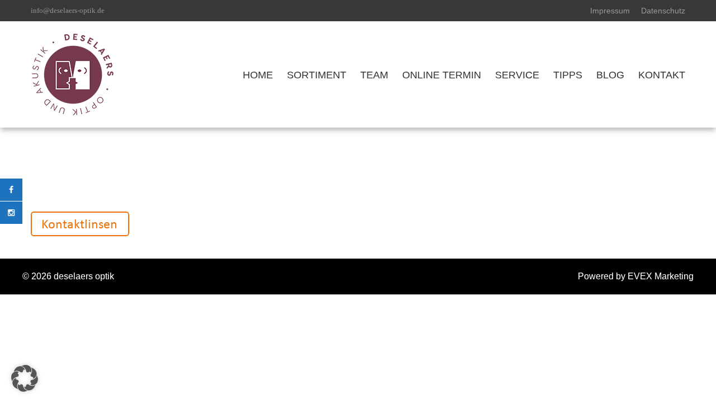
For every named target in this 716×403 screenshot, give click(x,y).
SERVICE (517, 75)
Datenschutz (663, 10)
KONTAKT (661, 75)
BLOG (610, 75)
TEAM (374, 75)
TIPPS (567, 75)
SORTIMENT (316, 75)
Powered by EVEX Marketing (636, 276)
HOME (258, 75)
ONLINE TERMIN (441, 75)
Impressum (610, 10)
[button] (24, 378)
